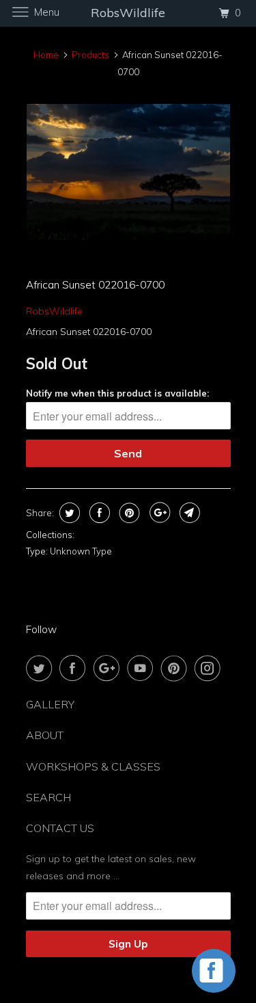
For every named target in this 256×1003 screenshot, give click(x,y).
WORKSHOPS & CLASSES (93, 766)
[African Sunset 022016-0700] (128, 172)
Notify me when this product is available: (117, 393)
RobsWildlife (54, 311)
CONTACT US (60, 828)
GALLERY (50, 704)
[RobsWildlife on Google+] (109, 668)
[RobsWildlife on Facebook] (75, 668)
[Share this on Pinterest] (128, 513)
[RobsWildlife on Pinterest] (177, 668)
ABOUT (44, 735)
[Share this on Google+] (158, 513)
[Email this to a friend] (188, 513)
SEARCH (48, 797)
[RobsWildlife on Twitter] (41, 668)
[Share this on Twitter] (68, 513)
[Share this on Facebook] (98, 513)
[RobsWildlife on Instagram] (210, 668)
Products (90, 54)
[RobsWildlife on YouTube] (142, 668)
